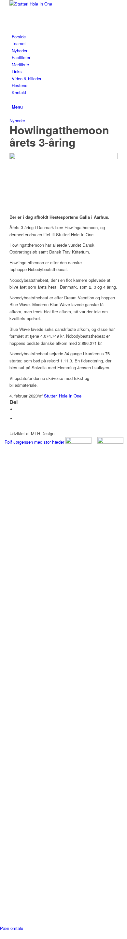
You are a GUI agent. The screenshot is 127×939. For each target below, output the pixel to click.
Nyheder (17, 120)
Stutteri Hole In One (62, 396)
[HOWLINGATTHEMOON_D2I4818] (63, 157)
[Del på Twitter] (17, 418)
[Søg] (13, 99)
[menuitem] (65, 36)
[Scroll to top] (1, 935)
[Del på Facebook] (17, 409)
